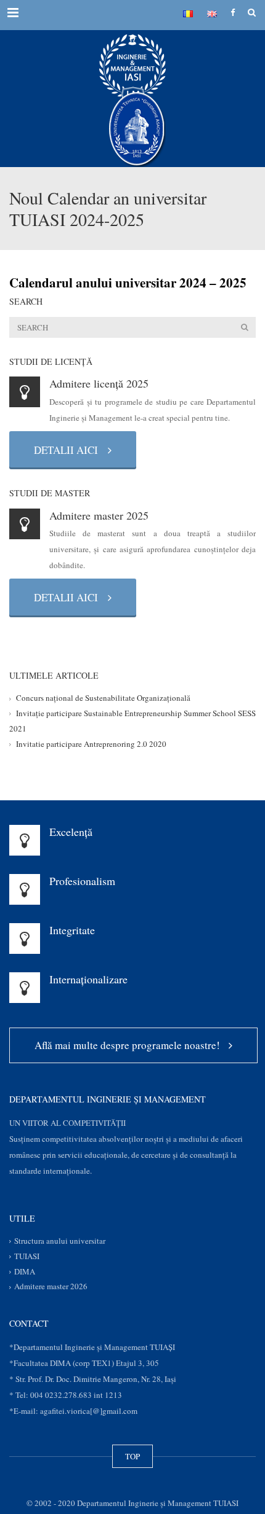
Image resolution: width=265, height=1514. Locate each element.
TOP (132, 1456)
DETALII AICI (69, 450)
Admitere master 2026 (51, 1286)
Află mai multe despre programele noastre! (130, 1045)
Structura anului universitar (59, 1241)
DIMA (24, 1271)
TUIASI (26, 1256)
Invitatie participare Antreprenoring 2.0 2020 (91, 743)
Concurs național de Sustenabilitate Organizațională (103, 698)
